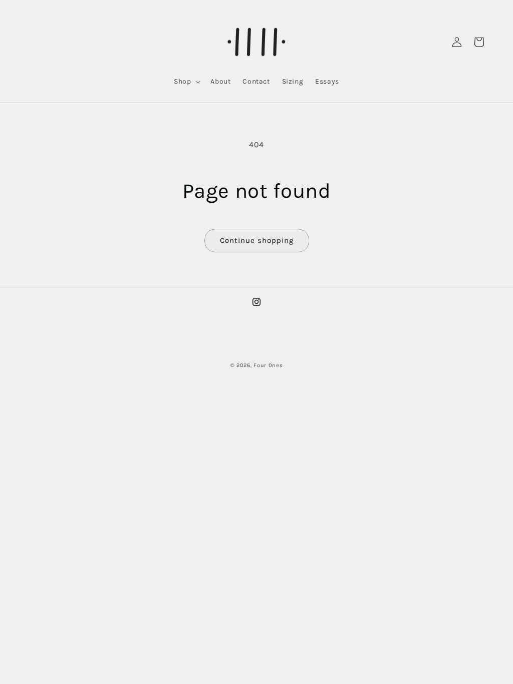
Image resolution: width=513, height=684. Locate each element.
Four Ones (268, 365)
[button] (186, 81)
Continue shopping (257, 240)
